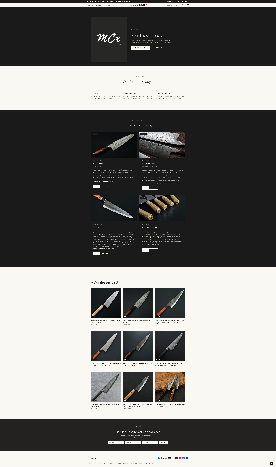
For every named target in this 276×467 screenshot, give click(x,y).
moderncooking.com (95, 463)
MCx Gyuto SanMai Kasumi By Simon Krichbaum (170, 404)
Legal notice (141, 463)
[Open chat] (271, 463)
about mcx (159, 47)
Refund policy (111, 463)
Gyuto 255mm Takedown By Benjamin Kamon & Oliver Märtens (105, 405)
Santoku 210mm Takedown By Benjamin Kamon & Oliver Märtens (105, 321)
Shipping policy (134, 463)
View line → (105, 186)
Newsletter (185, 1)
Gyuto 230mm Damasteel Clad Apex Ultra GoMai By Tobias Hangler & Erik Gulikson (170, 364)
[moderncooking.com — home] (138, 5)
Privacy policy (118, 463)
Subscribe (163, 442)
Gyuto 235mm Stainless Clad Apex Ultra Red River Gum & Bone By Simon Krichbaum (106, 364)
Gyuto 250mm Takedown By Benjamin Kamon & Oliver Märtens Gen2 (137, 364)
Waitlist (96, 186)
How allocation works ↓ (141, 47)
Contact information (149, 463)
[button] (91, 5)
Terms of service (126, 463)
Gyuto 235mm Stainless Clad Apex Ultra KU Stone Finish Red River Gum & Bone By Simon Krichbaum (170, 322)
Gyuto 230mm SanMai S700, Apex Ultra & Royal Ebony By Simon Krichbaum (137, 405)
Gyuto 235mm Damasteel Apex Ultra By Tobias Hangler (137, 321)
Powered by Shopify (103, 463)
